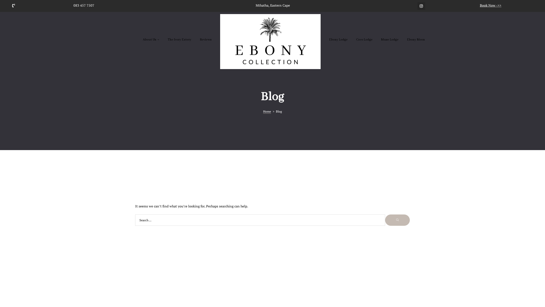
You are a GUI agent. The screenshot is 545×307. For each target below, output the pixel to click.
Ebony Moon (416, 40)
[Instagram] (421, 6)
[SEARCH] (397, 220)
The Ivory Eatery (179, 40)
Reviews (206, 40)
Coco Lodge (364, 40)
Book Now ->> (490, 5)
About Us (149, 40)
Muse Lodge (390, 40)
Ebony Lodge (338, 40)
